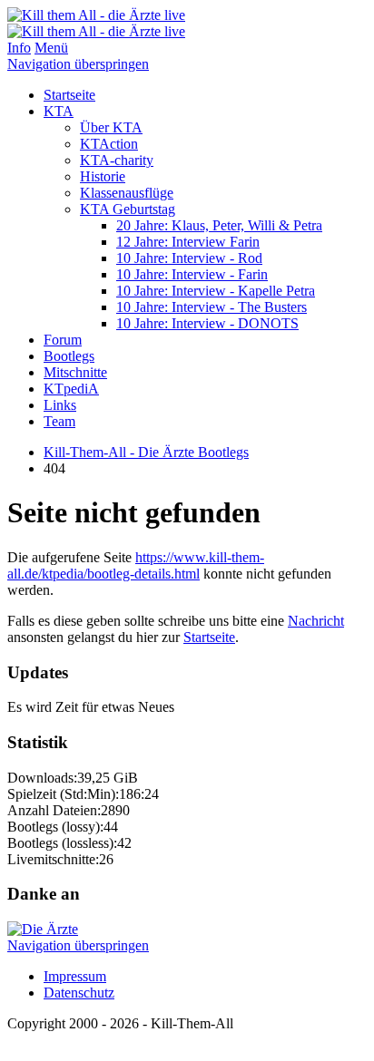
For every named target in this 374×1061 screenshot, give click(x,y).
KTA (59, 111)
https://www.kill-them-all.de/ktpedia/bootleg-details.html (135, 565)
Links (60, 405)
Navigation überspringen (78, 64)
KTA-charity (116, 160)
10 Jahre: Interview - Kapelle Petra (215, 290)
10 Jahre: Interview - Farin (192, 274)
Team (59, 421)
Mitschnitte (75, 372)
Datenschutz (79, 992)
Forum (63, 339)
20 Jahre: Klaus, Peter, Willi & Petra (219, 225)
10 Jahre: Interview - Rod (189, 258)
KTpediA (71, 388)
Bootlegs (69, 356)
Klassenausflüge (126, 192)
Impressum (75, 976)
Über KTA (111, 127)
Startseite (69, 94)
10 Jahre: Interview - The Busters (211, 307)
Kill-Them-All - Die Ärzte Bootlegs (146, 452)
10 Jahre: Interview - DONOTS (207, 323)
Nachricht (316, 620)
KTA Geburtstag (127, 209)
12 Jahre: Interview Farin (188, 241)
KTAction (109, 143)
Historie (102, 176)
